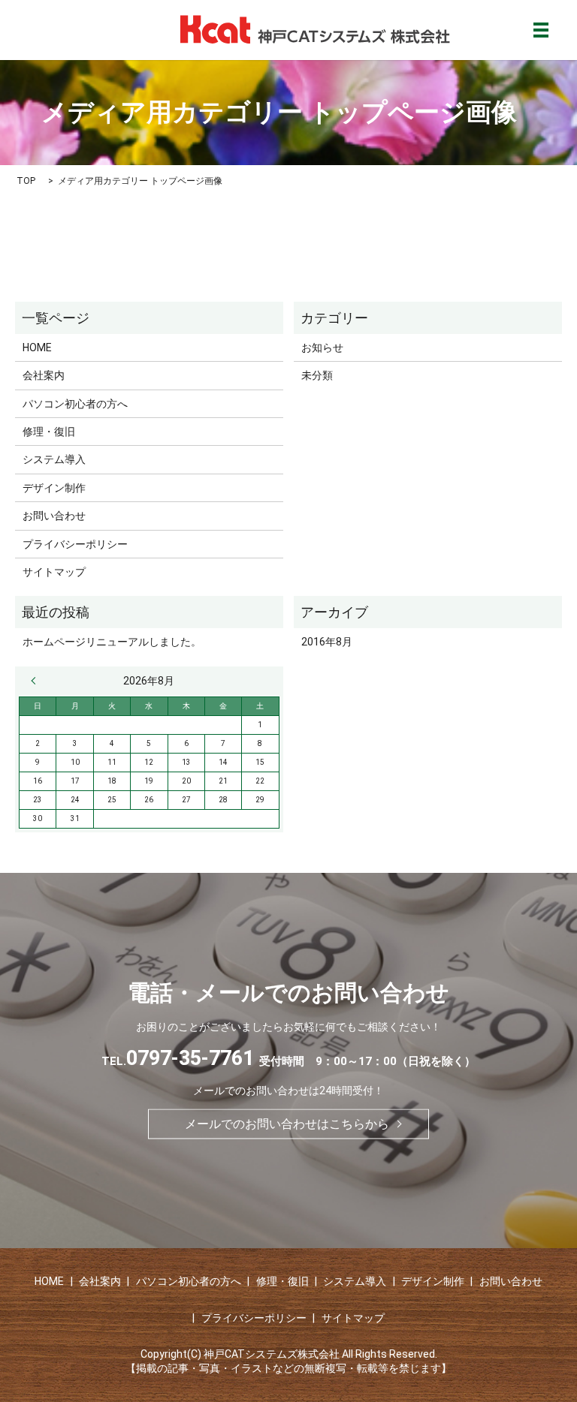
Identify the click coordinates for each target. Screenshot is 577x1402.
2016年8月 (326, 642)
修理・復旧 (49, 432)
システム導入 (54, 459)
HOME (37, 347)
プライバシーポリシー (75, 544)
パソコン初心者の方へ (75, 404)
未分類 (317, 375)
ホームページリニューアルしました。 (112, 642)
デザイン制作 (54, 488)
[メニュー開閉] (540, 30)
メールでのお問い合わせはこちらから (287, 1123)
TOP (26, 181)
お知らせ (322, 347)
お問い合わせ (54, 516)
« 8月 (37, 680)
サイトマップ (54, 572)
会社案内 (44, 375)
